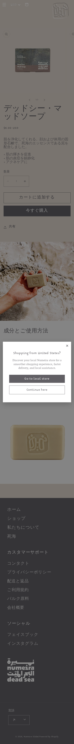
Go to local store (36, 379)
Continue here (37, 390)
